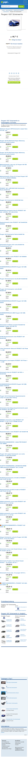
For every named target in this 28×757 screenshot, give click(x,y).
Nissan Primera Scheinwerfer (23, 640)
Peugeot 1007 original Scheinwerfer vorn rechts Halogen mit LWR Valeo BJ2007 (12, 454)
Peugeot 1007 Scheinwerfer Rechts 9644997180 (12, 234)
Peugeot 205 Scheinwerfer (9, 641)
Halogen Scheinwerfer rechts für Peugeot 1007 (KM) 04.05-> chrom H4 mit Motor (13, 537)
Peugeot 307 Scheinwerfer (9, 625)
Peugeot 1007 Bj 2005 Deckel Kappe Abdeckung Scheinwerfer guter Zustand (12, 141)
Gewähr (2, 732)
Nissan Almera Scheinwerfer (12, 708)
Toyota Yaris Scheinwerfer (11, 687)
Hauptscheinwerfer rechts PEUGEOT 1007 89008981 (13, 256)
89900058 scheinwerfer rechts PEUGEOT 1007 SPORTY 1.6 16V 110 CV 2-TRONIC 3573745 (12, 420)
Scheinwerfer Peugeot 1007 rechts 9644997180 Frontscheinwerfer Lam (12, 245)
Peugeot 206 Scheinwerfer (9, 620)
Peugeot (16, 607)
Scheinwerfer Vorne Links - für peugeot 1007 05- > (13, 573)
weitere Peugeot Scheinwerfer (20, 610)
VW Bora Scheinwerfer (23, 619)
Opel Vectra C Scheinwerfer (12, 703)
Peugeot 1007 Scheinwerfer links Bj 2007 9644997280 (13, 278)
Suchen (21, 6)
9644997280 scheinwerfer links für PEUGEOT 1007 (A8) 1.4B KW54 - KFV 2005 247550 (13, 211)
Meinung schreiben (14, 82)
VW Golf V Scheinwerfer (23, 635)
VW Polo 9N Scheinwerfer (11, 698)
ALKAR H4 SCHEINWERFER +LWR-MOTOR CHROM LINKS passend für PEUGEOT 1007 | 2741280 (13, 466)
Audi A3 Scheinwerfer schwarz (12, 692)
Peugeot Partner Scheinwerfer (9, 636)
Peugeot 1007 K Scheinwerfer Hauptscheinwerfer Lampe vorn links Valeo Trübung (12, 396)
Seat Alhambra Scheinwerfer (23, 630)
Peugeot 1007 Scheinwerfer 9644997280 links (11, 200)
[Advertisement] (14, 105)
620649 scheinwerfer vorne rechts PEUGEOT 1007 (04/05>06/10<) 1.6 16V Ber (13, 514)
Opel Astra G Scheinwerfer (11, 682)
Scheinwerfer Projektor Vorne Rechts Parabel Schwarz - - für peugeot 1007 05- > (12, 561)
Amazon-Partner (20, 747)
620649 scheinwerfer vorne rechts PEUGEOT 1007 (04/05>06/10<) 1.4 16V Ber (13, 502)
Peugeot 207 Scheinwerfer (9, 630)
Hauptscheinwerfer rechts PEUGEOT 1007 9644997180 (14, 431)
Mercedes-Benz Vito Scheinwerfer (13, 719)
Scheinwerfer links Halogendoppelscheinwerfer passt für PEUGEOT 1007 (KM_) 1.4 (14, 408)
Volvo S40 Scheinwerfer (23, 625)
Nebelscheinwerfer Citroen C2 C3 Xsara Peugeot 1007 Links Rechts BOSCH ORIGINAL (14, 177)
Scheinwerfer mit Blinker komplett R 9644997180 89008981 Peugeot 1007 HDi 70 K (12, 325)
